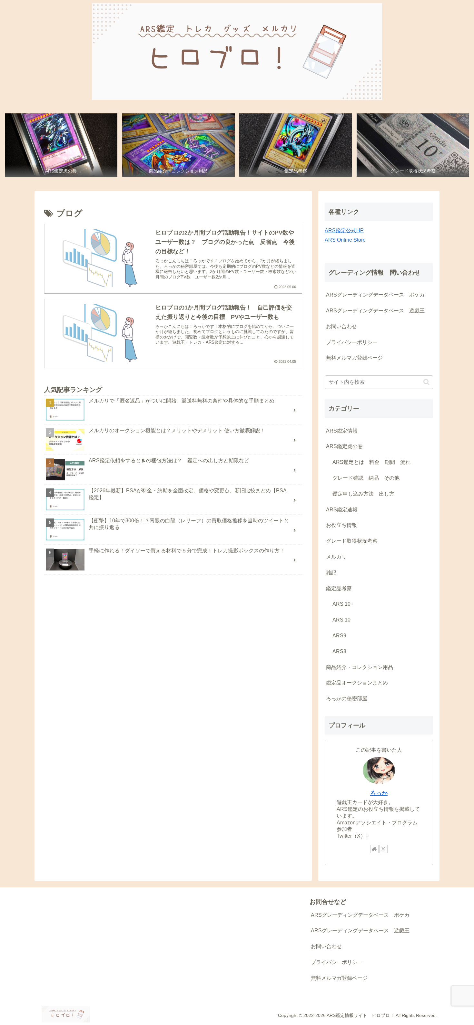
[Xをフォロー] (383, 849)
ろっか (379, 793)
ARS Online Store (345, 240)
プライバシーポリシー (352, 342)
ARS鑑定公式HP (344, 230)
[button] (426, 382)
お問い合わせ (341, 326)
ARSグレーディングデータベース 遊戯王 (375, 310)
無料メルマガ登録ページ (354, 358)
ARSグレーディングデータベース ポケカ (375, 295)
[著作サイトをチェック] (374, 849)
